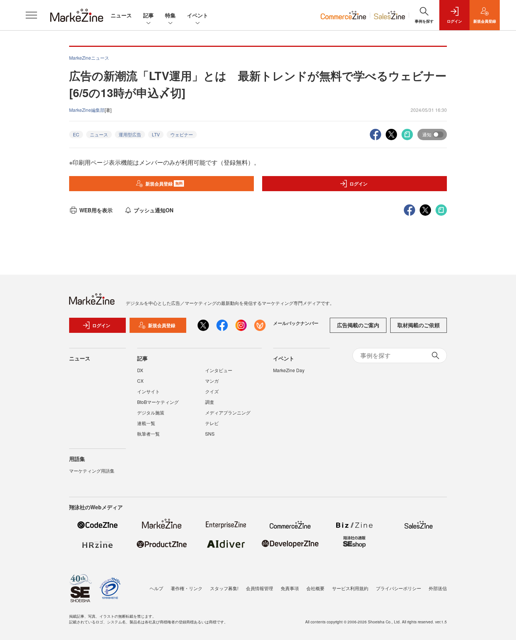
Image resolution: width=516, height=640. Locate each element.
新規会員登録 (164, 183)
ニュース (121, 15)
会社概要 (315, 588)
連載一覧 (146, 423)
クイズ (212, 391)
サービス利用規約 (350, 588)
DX (140, 370)
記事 (148, 15)
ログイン (358, 183)
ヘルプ (156, 588)
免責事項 (290, 588)
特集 (170, 15)
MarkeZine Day (288, 370)
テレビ (212, 423)
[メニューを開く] (31, 15)
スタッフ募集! (224, 588)
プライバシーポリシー (398, 588)
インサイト (148, 391)
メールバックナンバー (295, 323)
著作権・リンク (186, 588)
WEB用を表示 (96, 210)
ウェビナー (181, 134)
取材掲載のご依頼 (418, 325)
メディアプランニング (227, 412)
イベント (197, 15)
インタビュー (218, 370)
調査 (209, 402)
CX (140, 380)
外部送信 (438, 588)
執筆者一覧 (148, 433)
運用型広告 (130, 134)
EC (76, 134)
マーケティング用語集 (91, 470)
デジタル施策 (150, 412)
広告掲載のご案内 (358, 325)
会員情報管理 (259, 588)
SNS (210, 433)
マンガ (212, 380)
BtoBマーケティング (158, 402)
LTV (156, 134)
